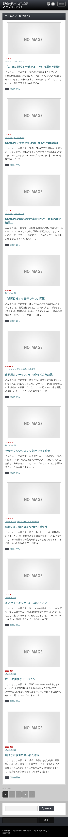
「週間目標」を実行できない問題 (25, 298)
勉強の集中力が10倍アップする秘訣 (27, 831)
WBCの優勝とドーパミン (20, 679)
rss (48, 4)
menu (61, 4)
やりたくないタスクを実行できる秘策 (27, 450)
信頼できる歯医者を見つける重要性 (26, 527)
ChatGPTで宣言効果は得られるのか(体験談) (31, 143)
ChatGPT (9, 61)
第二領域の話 (19, 138)
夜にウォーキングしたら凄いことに (26, 603)
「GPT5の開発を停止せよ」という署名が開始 (32, 66)
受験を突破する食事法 (26, 369)
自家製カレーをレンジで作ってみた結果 (29, 374)
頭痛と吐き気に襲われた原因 (22, 755)
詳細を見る (15, 89)
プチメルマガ (19, 61)
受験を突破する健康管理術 (28, 522)
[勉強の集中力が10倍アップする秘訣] (16, 5)
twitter (53, 4)
